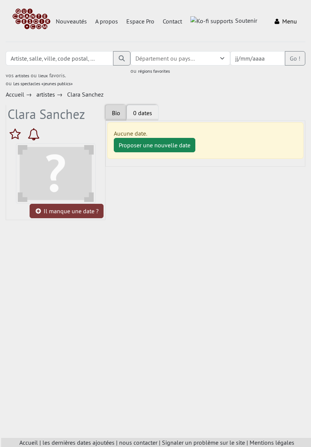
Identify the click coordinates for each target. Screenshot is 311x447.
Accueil (28, 442)
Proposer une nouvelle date (154, 145)
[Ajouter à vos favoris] (17, 134)
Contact (172, 21)
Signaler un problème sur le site (203, 442)
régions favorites (154, 71)
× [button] (212, 58)
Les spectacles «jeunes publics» (43, 83)
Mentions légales (272, 442)
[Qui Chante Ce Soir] (31, 20)
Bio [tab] (116, 113)
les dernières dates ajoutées (78, 442)
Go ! (295, 58)
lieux (43, 75)
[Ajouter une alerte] (33, 134)
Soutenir (246, 20)
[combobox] (172, 58)
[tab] (143, 113)
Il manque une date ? (70, 211)
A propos (106, 21)
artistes (22, 75)
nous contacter (138, 442)
